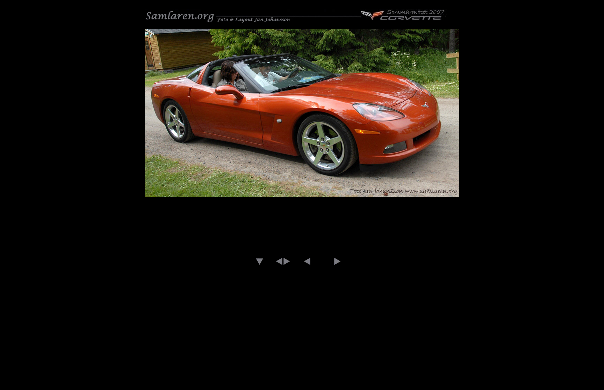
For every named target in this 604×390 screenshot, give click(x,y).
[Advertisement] (302, 224)
